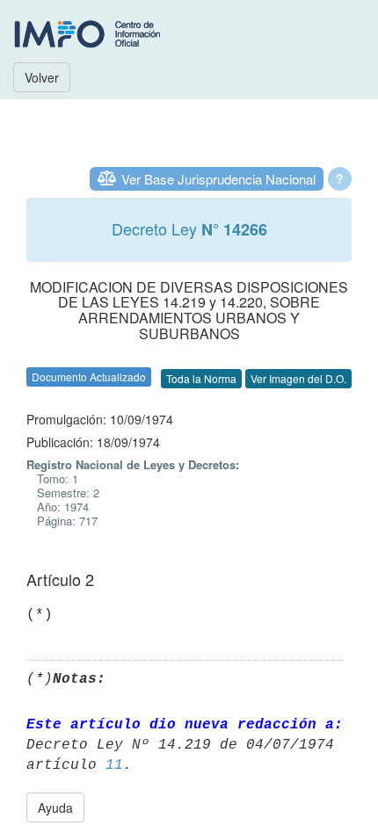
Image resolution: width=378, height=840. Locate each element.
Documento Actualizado (89, 376)
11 (114, 765)
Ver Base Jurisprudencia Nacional (218, 179)
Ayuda (55, 807)
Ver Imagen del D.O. (298, 378)
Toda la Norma (201, 378)
